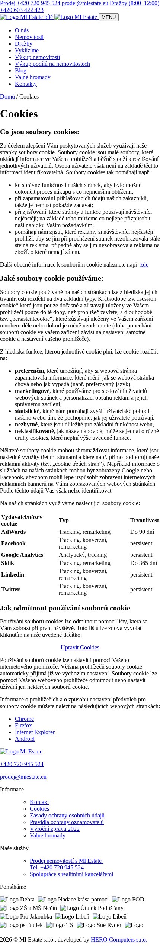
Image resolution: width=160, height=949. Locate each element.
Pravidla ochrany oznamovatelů (67, 822)
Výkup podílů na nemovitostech (52, 64)
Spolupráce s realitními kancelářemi (71, 874)
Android (25, 739)
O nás (22, 30)
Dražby (23, 44)
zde (144, 264)
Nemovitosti (29, 37)
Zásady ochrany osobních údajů (67, 815)
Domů (7, 96)
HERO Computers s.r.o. (119, 939)
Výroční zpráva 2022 (55, 829)
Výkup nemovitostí (37, 57)
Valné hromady (33, 77)
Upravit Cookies (80, 647)
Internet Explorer (35, 732)
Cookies (39, 809)
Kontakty (26, 84)
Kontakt (39, 802)
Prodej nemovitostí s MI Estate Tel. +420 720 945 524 (66, 864)
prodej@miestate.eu (85, 3)
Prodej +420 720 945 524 (30, 3)
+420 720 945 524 (22, 764)
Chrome (24, 719)
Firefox (23, 725)
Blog (20, 70)
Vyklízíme (27, 50)
